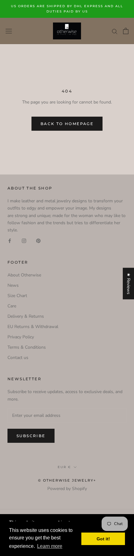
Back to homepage (67, 123)
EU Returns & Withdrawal (32, 327)
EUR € (64, 467)
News (13, 285)
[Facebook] (9, 240)
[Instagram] (24, 240)
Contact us (17, 358)
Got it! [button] (103, 538)
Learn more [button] (49, 546)
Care (11, 306)
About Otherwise (24, 275)
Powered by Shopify (67, 489)
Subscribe (31, 435)
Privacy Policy (20, 337)
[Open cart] (125, 31)
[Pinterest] (38, 240)
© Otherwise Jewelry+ (67, 480)
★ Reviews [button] (129, 283)
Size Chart (17, 296)
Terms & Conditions (26, 347)
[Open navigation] (9, 30)
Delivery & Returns (25, 316)
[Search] (114, 31)
